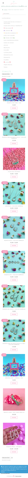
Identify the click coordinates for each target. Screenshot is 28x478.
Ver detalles (14, 108)
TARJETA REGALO (8, 64)
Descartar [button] (3, 471)
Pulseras (6, 59)
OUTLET (7, 62)
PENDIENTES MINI (8, 55)
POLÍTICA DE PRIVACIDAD (5, 473)
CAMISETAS (8, 30)
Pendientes (7, 57)
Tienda (5, 9)
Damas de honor (9, 42)
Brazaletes (7, 47)
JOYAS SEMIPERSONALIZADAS (11, 40)
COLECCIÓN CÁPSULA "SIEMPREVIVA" (13, 25)
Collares (6, 50)
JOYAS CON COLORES (9, 35)
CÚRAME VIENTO (9, 38)
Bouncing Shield (18, 476)
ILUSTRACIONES (8, 52)
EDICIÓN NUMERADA (10, 33)
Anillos (6, 45)
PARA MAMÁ (8, 28)
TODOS (5, 67)
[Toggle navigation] (3, 3)
